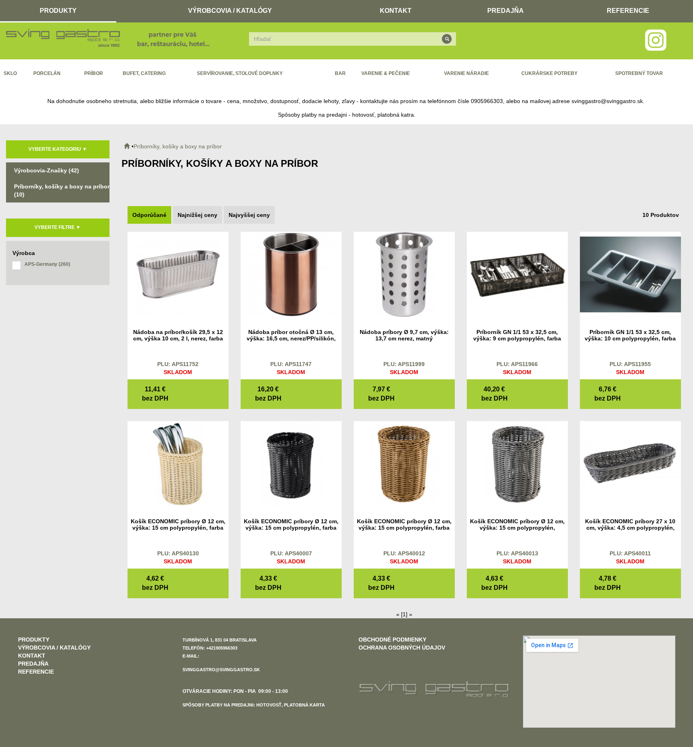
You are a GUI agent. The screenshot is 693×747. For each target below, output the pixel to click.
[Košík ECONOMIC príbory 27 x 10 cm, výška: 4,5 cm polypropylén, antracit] (630, 463)
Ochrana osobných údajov (402, 647)
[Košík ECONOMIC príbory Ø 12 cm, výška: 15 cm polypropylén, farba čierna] (291, 463)
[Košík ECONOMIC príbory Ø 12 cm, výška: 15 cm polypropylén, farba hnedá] (404, 463)
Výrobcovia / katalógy (230, 10)
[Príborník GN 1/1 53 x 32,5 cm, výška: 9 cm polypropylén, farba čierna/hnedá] (517, 274)
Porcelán (47, 73)
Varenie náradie (466, 73)
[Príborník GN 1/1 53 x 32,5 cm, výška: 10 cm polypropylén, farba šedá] (630, 274)
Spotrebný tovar (639, 73)
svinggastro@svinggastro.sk (607, 101)
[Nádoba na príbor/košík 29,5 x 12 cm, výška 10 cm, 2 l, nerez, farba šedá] (178, 274)
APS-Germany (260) (47, 264)
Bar (340, 73)
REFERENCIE (628, 10)
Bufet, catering (144, 73)
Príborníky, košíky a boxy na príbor (178, 146)
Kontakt (395, 10)
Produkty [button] (58, 10)
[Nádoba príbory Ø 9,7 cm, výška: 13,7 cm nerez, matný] (404, 274)
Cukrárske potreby (549, 73)
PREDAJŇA (505, 10)
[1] (404, 614)
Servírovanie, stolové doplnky (240, 73)
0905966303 (487, 101)
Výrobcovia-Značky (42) (46, 170)
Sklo (10, 73)
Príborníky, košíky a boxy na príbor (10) (61, 190)
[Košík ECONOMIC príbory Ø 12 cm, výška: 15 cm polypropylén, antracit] (517, 463)
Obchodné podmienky (392, 639)
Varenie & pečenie (385, 73)
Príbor (93, 73)
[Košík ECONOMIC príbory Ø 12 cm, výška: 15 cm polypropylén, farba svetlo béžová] (178, 463)
